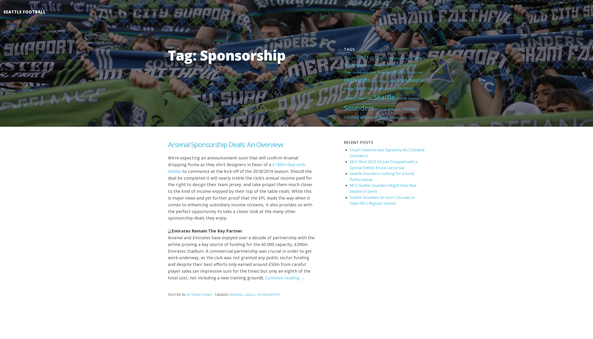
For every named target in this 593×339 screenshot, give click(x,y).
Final (381, 72)
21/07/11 (350, 58)
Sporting (380, 109)
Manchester (411, 80)
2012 (374, 58)
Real (361, 98)
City (385, 65)
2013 (383, 58)
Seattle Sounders (409, 98)
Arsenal (236, 294)
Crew (347, 72)
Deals (250, 294)
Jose (375, 81)
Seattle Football (24, 12)
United (351, 117)
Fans (373, 72)
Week (383, 117)
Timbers (410, 109)
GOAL (400, 71)
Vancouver (369, 117)
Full (389, 72)
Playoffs (390, 89)
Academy (394, 58)
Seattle (384, 97)
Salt (369, 98)
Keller (382, 81)
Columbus (410, 65)
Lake (391, 80)
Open (379, 88)
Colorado (395, 65)
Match (360, 88)
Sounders (359, 108)
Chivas (377, 65)
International (199, 294)
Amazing (407, 58)
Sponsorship (268, 294)
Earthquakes (361, 72)
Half (420, 72)
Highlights (357, 80)
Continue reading (285, 278)
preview (350, 98)
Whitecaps (398, 117)
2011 (364, 58)
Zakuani (413, 117)
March (348, 89)
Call (369, 65)
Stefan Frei (394, 109)
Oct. (370, 89)
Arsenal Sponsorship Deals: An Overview (225, 144)
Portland (405, 88)
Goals (412, 72)
